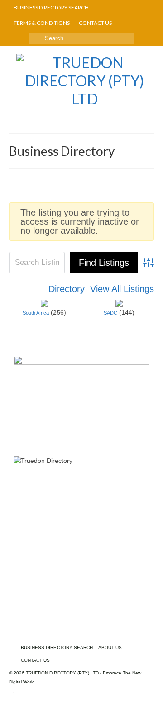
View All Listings (122, 288)
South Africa (36, 313)
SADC (110, 313)
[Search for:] (81, 38)
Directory (66, 288)
